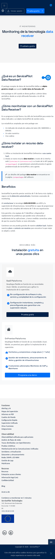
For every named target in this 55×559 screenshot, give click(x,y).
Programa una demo (27, 375)
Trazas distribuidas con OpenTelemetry (16, 443)
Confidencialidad (8, 480)
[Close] (50, 552)
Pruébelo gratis (27, 46)
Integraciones (7, 429)
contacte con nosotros (22, 228)
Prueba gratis (33, 11)
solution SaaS (41, 226)
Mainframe (6, 463)
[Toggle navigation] (4, 6)
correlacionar (8, 203)
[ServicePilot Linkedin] (5, 532)
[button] (15, 10)
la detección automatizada (20, 196)
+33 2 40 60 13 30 (8, 511)
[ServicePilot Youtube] (10, 532)
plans (10, 228)
